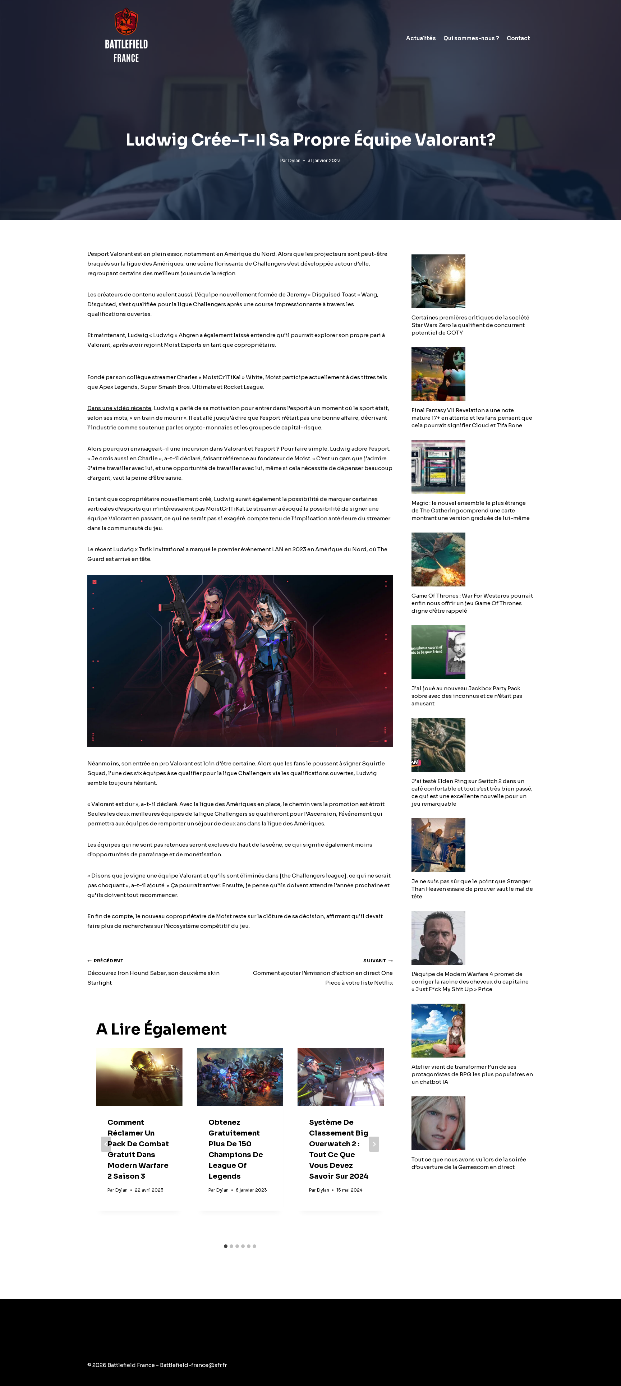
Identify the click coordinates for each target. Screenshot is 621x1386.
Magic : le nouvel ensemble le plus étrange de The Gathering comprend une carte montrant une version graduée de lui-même (470, 510)
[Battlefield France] (125, 38)
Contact (518, 38)
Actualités (421, 38)
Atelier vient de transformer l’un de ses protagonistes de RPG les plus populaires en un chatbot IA (472, 1074)
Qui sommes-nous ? (471, 38)
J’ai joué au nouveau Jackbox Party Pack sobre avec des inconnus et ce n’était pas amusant (466, 696)
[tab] (225, 1246)
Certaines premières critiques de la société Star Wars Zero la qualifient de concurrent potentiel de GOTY (470, 325)
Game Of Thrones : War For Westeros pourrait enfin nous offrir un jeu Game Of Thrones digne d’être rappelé (472, 603)
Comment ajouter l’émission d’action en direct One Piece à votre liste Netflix (323, 972)
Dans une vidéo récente (119, 408)
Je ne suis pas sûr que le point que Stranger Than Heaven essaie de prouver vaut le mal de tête (472, 889)
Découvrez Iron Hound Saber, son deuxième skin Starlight (153, 972)
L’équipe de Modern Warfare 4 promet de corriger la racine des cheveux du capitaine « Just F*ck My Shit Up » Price (470, 982)
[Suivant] (374, 1144)
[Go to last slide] (106, 1144)
